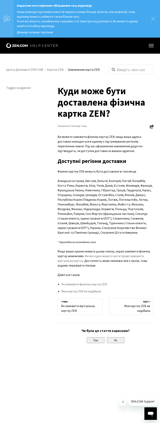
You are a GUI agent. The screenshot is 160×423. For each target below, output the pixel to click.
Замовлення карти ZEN (84, 69)
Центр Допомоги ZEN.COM (24, 69)
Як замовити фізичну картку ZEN (84, 284)
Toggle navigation (18, 88)
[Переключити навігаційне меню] (151, 45)
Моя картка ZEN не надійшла (81, 291)
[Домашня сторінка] (32, 45)
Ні (115, 340)
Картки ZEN (55, 69)
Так (95, 340)
